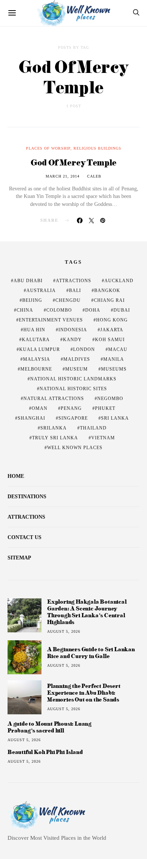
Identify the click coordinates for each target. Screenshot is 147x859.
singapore (73, 418)
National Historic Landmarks (73, 379)
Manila (113, 359)
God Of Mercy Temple (73, 162)
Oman (39, 408)
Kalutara (36, 339)
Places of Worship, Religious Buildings (73, 148)
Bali (75, 290)
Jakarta (111, 329)
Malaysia (36, 359)
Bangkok (107, 290)
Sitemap (19, 558)
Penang (71, 408)
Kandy (72, 339)
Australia (41, 290)
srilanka (53, 428)
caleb (94, 176)
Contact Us (24, 537)
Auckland (118, 280)
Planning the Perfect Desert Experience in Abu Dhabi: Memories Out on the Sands (84, 692)
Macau (117, 349)
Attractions (73, 280)
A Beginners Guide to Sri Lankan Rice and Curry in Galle (91, 653)
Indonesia (72, 329)
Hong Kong (112, 320)
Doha (92, 310)
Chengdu (68, 300)
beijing (32, 300)
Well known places (75, 447)
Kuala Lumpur (39, 349)
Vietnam (103, 437)
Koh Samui (110, 339)
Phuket (105, 408)
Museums (114, 369)
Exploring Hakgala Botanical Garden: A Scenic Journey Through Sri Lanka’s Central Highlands (87, 612)
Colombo (59, 310)
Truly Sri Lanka (55, 437)
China (25, 310)
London (84, 349)
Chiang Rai (109, 300)
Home (16, 476)
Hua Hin (34, 329)
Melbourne (36, 369)
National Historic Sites (73, 388)
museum (76, 369)
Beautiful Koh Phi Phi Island (45, 752)
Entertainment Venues (51, 320)
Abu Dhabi (28, 280)
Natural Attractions (53, 398)
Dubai (121, 310)
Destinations (27, 496)
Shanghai (31, 418)
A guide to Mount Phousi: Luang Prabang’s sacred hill (50, 727)
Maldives (76, 359)
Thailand (93, 428)
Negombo (110, 398)
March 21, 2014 (63, 176)
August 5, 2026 (63, 631)
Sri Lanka (115, 418)
